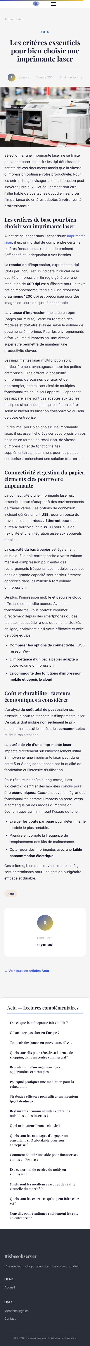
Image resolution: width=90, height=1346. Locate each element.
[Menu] (53, 3)
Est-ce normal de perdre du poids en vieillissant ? (38, 1171)
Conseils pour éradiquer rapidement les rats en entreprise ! (44, 1215)
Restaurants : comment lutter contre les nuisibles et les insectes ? (40, 1113)
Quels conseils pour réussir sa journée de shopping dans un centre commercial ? (41, 1054)
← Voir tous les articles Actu (26, 971)
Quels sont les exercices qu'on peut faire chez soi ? (44, 1200)
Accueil (9, 19)
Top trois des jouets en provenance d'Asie (41, 1042)
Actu (21, 19)
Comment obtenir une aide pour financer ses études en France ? (44, 1156)
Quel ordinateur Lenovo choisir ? (35, 1125)
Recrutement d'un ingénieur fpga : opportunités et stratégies (36, 1069)
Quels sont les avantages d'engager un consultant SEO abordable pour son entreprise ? (39, 1140)
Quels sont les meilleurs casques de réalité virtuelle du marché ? (42, 1186)
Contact (10, 1318)
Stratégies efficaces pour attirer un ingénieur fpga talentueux (44, 1098)
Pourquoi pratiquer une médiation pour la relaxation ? (42, 1084)
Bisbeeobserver (20, 1256)
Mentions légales (16, 1311)
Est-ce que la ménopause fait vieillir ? (39, 1022)
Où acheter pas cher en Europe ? (34, 1032)
